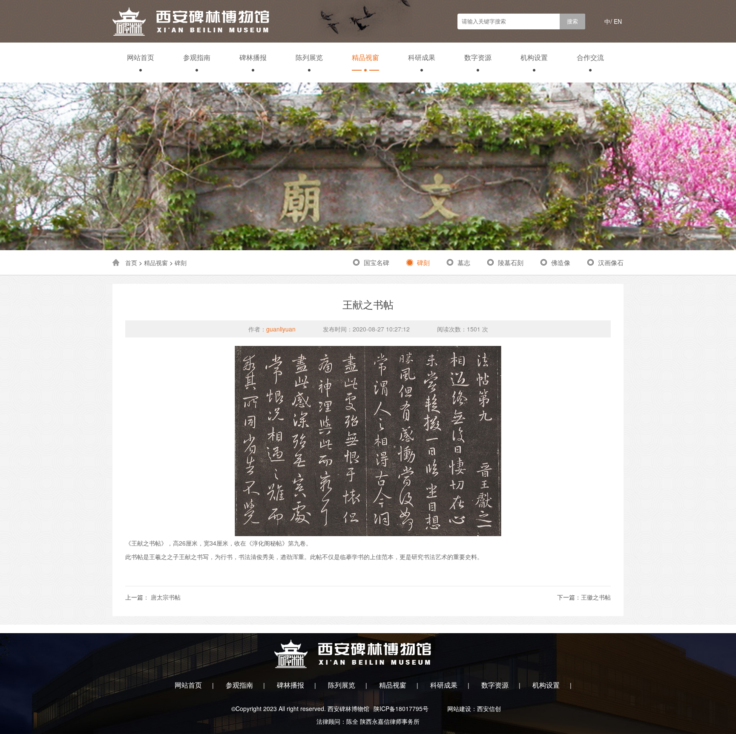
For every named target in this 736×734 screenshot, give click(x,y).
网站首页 (140, 57)
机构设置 (534, 57)
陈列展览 (309, 57)
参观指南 (196, 57)
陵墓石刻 (510, 262)
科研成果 (421, 57)
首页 (131, 262)
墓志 (463, 262)
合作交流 (590, 57)
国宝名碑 (376, 262)
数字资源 (478, 57)
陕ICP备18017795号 (401, 708)
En (618, 21)
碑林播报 (253, 57)
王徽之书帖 (596, 597)
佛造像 (560, 262)
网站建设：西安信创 (474, 708)
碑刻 (181, 262)
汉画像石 (611, 262)
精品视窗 (365, 57)
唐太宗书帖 (165, 597)
